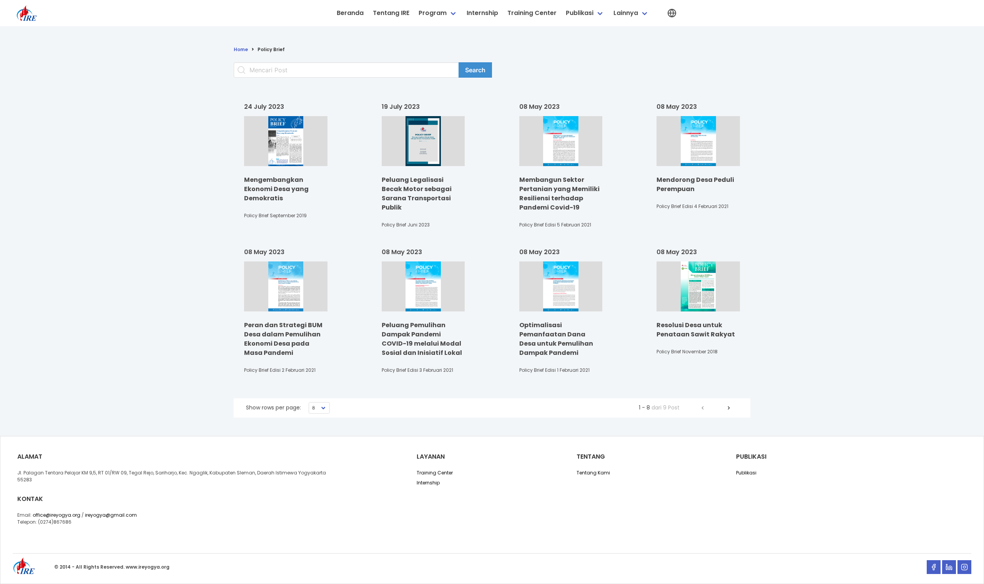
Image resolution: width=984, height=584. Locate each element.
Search (475, 70)
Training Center (532, 12)
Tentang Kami (593, 472)
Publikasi (579, 12)
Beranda (350, 12)
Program (433, 12)
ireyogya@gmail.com (111, 515)
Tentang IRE (391, 12)
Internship (482, 12)
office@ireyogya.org (56, 515)
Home (241, 49)
